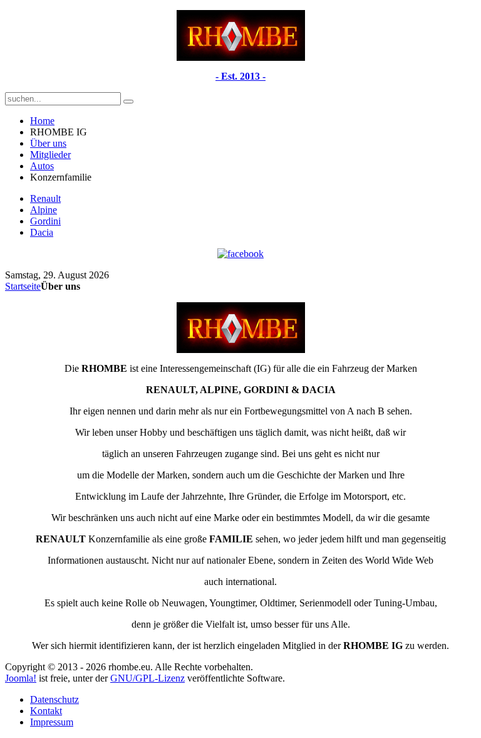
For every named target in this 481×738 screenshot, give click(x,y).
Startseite (23, 286)
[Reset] (128, 101)
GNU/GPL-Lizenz (147, 678)
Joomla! (20, 678)
